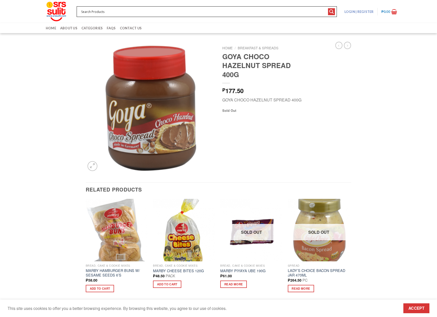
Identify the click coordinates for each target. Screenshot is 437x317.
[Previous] (86, 250)
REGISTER (365, 12)
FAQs (111, 28)
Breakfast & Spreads (258, 47)
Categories (92, 28)
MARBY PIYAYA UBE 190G (243, 270)
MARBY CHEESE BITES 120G (178, 270)
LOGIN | (359, 12)
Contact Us (131, 28)
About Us (68, 28)
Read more (233, 284)
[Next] (350, 250)
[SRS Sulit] (56, 11)
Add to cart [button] (100, 288)
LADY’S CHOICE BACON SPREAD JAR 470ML (316, 273)
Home (51, 28)
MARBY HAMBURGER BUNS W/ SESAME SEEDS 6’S (113, 273)
